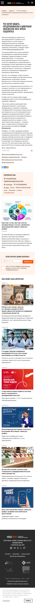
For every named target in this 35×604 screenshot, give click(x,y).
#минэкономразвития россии (12, 154)
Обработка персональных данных (17, 584)
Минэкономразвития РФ (15, 49)
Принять (28, 600)
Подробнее (6, 600)
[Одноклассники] (7, 167)
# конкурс (8, 184)
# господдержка (20, 184)
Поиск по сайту (25, 554)
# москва (19, 190)
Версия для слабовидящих (17, 556)
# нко (5, 190)
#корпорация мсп (8, 162)
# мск (12, 187)
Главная (4, 10)
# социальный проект (9, 192)
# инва (6, 188)
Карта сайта (15, 554)
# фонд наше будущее (23, 187)
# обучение (12, 190)
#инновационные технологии (12, 160)
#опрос (24, 157)
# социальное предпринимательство (13, 179)
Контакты (7, 554)
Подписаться (28, 262)
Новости (11, 10)
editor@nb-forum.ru (17, 543)
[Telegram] (3, 167)
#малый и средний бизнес (11, 157)
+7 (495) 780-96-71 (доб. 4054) (17, 545)
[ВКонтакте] (5, 167)
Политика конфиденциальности (17, 581)
